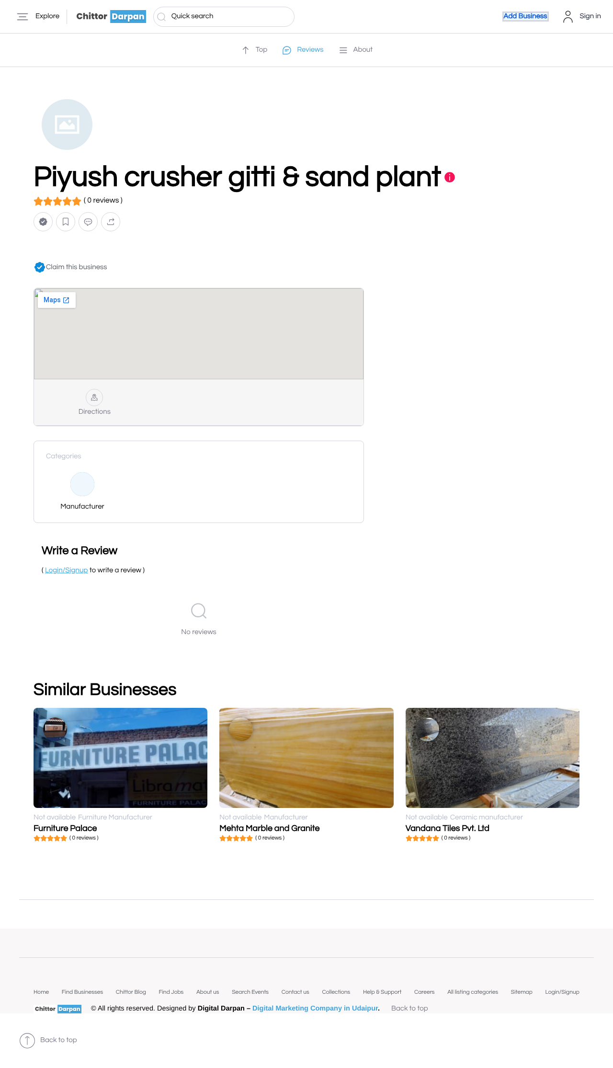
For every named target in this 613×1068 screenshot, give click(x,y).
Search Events (250, 992)
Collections (336, 992)
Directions (95, 412)
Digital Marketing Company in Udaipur (315, 1008)
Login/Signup (562, 992)
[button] (43, 221)
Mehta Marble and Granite (269, 828)
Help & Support (382, 992)
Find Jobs (171, 992)
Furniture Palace (65, 828)
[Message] (88, 221)
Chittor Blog (131, 992)
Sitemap (522, 992)
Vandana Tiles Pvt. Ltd (447, 828)
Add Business (525, 16)
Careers (424, 992)
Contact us (295, 992)
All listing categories (472, 992)
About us (207, 992)
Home (41, 992)
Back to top (409, 1008)
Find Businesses (82, 992)
